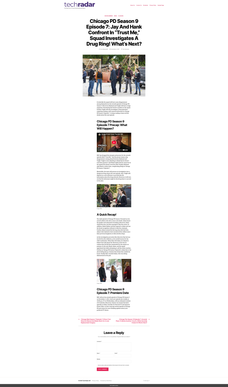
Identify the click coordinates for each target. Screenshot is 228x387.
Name (98, 353)
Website (98, 359)
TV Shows (120, 15)
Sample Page (161, 5)
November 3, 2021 (115, 49)
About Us (132, 5)
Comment (99, 341)
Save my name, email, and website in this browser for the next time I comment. (113, 365)
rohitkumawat (105, 49)
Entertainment (109, 15)
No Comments (126, 49)
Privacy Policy (153, 5)
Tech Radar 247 (86, 380)
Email (116, 353)
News (115, 15)
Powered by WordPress (106, 380)
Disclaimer (145, 5)
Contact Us (139, 5)
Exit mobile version (114, 385)
